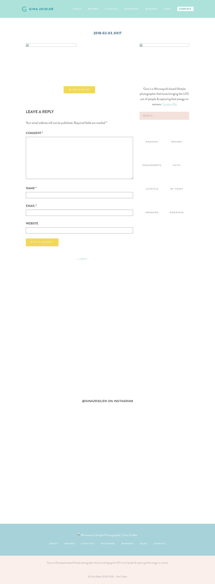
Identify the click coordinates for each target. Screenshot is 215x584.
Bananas (151, 8)
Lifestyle (111, 8)
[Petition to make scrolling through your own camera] (161, 401)
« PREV (82, 259)
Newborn (152, 212)
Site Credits (121, 576)
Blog (167, 8)
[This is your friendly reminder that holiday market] (17, 344)
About (77, 8)
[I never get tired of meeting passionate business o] (198, 324)
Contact (185, 8)
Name (31, 188)
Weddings (132, 8)
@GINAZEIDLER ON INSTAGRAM (107, 401)
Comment (34, 133)
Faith (177, 165)
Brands (93, 8)
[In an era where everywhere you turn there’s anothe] (125, 342)
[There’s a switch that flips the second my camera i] (89, 311)
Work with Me (79, 90)
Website (32, 223)
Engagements (151, 165)
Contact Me (169, 104)
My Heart (176, 188)
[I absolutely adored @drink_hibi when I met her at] (53, 349)
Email (31, 205)
